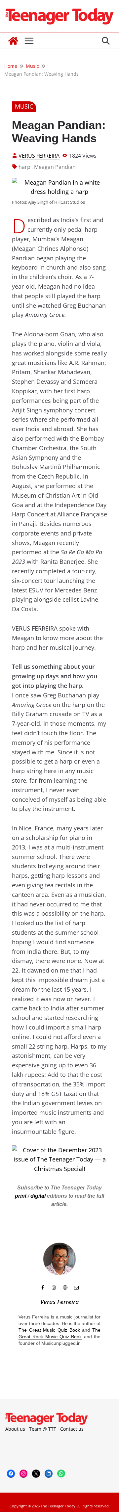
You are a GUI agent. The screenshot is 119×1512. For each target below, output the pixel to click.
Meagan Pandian (55, 166)
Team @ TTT (42, 1429)
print (20, 1196)
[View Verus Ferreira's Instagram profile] (54, 1287)
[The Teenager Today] (13, 41)
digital (38, 1196)
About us (15, 1429)
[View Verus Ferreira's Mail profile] (76, 1287)
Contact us (72, 1429)
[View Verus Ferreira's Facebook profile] (43, 1287)
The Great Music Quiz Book (49, 1330)
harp (24, 166)
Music (24, 106)
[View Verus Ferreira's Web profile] (65, 1287)
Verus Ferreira (39, 155)
